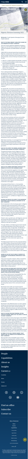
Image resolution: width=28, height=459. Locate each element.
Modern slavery (14, 438)
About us (5, 362)
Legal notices (14, 433)
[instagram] (14, 392)
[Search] (22, 2)
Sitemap (13, 446)
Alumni (3, 386)
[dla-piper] (5, 2)
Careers (5, 371)
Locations (3, 375)
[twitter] (21, 392)
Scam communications (14, 443)
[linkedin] (10, 397)
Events (3, 382)
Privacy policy (14, 430)
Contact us (6, 413)
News (2, 378)
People (4, 353)
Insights (5, 366)
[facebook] (6, 392)
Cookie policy (14, 435)
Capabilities (6, 358)
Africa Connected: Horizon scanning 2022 (12, 5)
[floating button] (25, 440)
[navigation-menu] (26, 2)
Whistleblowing (14, 440)
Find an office (7, 405)
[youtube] (18, 397)
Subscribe (6, 409)
